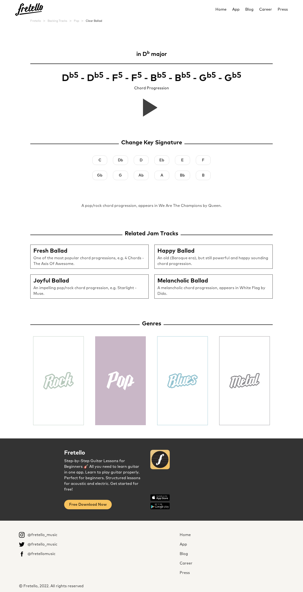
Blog (249, 9)
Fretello (35, 21)
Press (283, 9)
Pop (76, 21)
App (236, 9)
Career (265, 9)
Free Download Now (88, 504)
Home (221, 9)
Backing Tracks (57, 21)
